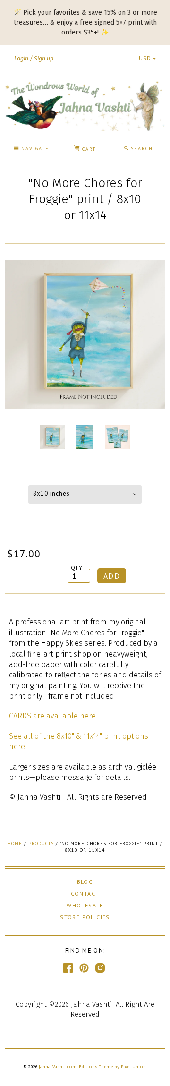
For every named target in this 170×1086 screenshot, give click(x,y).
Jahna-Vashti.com (57, 1066)
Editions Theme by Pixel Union (112, 1066)
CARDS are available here (52, 715)
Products (41, 843)
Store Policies (85, 917)
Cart (88, 149)
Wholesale (85, 905)
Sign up (43, 58)
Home (15, 843)
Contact (85, 893)
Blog (85, 881)
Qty (77, 567)
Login (21, 58)
